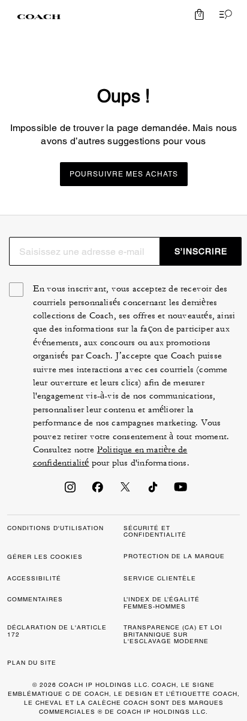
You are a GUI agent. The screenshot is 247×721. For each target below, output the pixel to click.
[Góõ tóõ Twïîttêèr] (125, 491)
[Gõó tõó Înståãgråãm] (70, 491)
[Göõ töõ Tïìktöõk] (153, 491)
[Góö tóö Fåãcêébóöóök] (98, 491)
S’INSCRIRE (200, 251)
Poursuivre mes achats (124, 174)
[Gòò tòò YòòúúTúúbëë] (180, 491)
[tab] (39, 17)
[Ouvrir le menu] (223, 14)
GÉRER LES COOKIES (45, 557)
